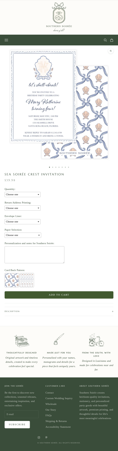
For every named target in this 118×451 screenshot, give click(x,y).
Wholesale (51, 404)
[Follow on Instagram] (38, 437)
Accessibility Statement (58, 426)
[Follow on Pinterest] (46, 437)
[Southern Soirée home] (59, 17)
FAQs (48, 415)
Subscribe (17, 424)
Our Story (50, 409)
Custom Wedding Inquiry (59, 398)
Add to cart (59, 294)
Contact (49, 392)
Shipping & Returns (56, 421)
